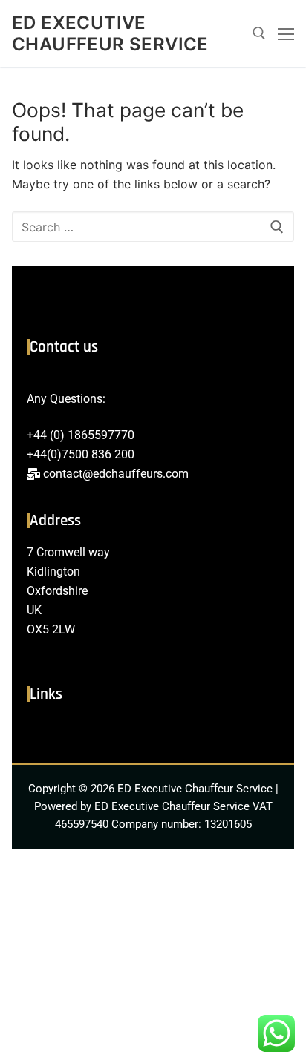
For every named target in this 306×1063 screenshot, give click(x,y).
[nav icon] (286, 33)
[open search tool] (259, 33)
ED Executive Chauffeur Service (110, 33)
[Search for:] (153, 227)
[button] (153, 732)
